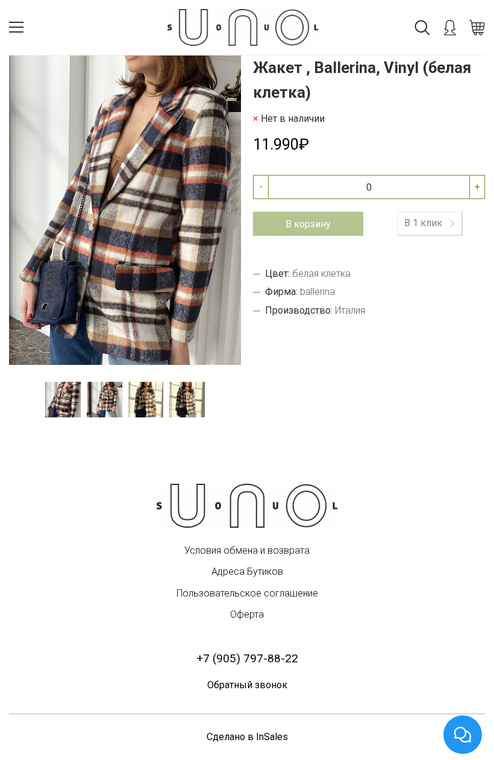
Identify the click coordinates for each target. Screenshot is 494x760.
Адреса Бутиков (247, 571)
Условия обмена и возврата (247, 550)
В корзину (308, 224)
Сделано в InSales (247, 737)
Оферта (247, 614)
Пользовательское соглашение (247, 593)
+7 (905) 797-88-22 (247, 658)
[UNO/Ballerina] (247, 506)
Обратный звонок (247, 685)
